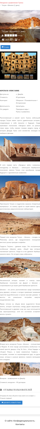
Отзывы (6, 47)
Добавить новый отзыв (12, 402)
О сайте (8, 421)
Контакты (20, 424)
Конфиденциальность (24, 421)
